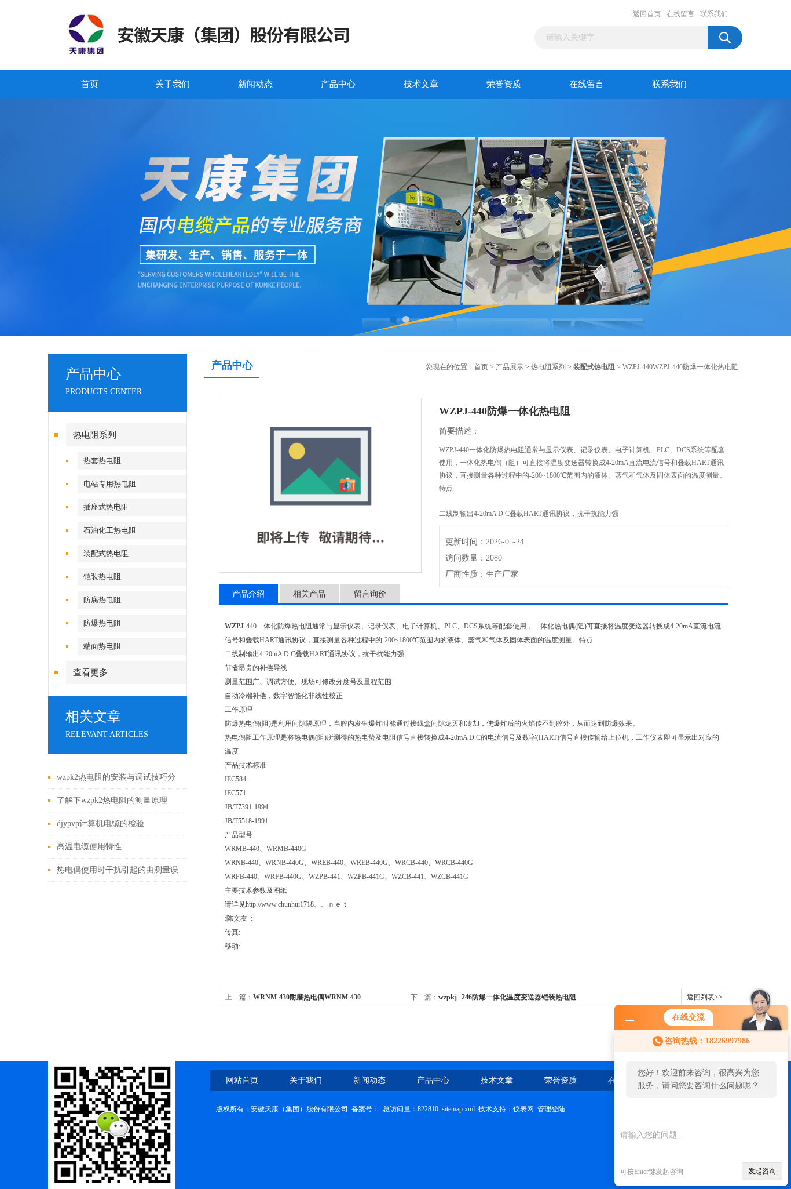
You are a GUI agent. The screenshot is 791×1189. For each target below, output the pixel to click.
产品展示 (509, 367)
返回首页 (647, 14)
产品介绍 (248, 594)
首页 (89, 84)
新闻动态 (255, 84)
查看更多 (90, 672)
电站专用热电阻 (109, 483)
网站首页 (242, 1080)
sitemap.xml (458, 1109)
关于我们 (172, 84)
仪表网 (523, 1109)
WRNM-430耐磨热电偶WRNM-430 (307, 997)
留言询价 (370, 594)
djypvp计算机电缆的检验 (100, 823)
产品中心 (338, 84)
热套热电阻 (102, 460)
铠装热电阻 (102, 576)
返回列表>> (705, 997)
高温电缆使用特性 (89, 846)
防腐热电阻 (102, 599)
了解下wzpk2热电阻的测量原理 (112, 800)
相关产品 (309, 594)
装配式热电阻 (106, 553)
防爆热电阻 (102, 623)
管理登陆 (551, 1109)
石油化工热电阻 (109, 530)
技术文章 (421, 84)
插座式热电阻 (106, 507)
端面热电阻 (102, 646)
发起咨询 (762, 1171)
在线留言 (680, 14)
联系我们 (714, 14)
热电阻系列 (94, 434)
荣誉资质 (503, 84)
